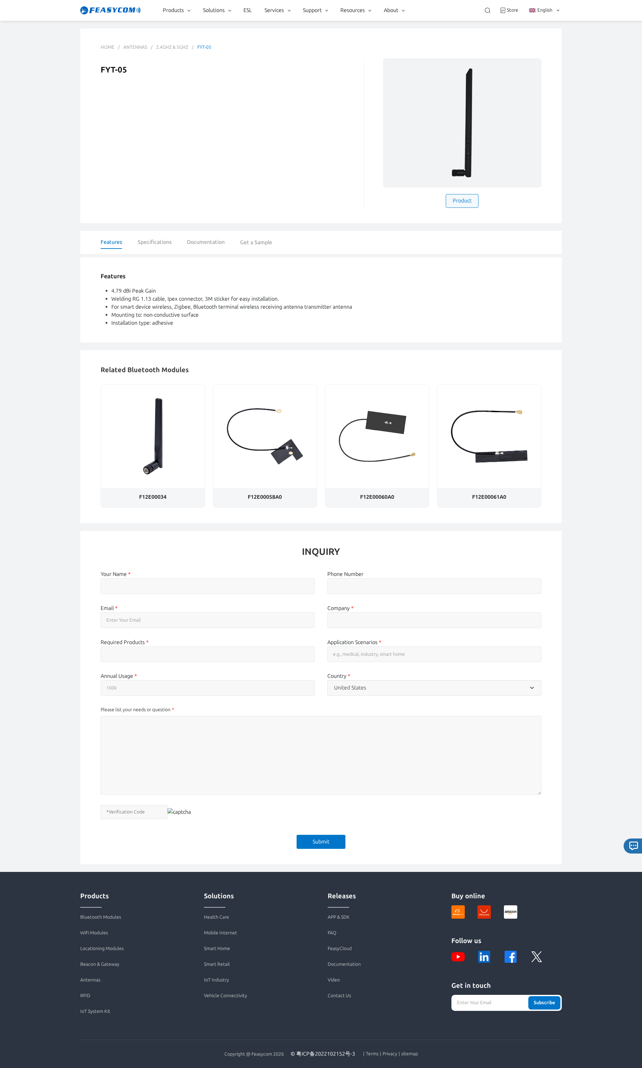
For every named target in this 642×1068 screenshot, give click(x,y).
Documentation (206, 242)
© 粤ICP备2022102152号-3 (323, 1054)
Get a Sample (256, 242)
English (544, 10)
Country (338, 676)
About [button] (391, 10)
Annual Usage (119, 676)
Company (340, 608)
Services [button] (274, 10)
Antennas (135, 47)
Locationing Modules (102, 948)
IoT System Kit (95, 1011)
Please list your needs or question (136, 710)
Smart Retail (217, 964)
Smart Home (217, 948)
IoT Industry (216, 980)
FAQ (332, 933)
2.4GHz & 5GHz (172, 47)
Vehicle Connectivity (225, 996)
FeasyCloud (340, 948)
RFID (85, 996)
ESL (247, 10)
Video (334, 980)
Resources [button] (352, 10)
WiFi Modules (94, 933)
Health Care (216, 917)
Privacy (390, 1054)
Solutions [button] (214, 10)
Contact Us (339, 996)
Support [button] (312, 10)
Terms (372, 1054)
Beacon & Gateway (99, 964)
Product (462, 200)
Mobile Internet (220, 933)
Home (107, 47)
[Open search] (487, 10)
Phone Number (345, 574)
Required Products (125, 642)
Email (109, 608)
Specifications (155, 242)
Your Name (116, 574)
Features (111, 242)
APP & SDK (339, 917)
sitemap (409, 1054)
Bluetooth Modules (100, 917)
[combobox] (434, 688)
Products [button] (173, 10)
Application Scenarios (354, 642)
